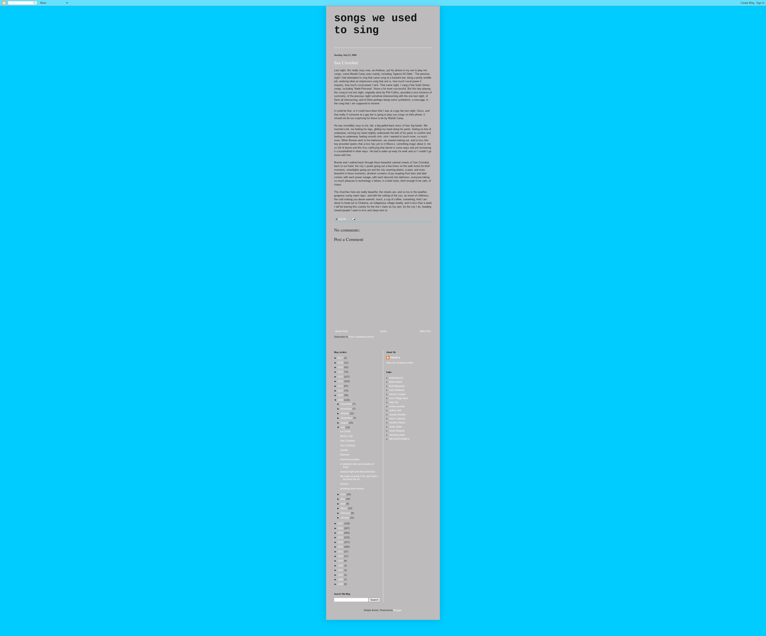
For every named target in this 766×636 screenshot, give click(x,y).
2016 (341, 362)
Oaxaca (344, 483)
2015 (341, 367)
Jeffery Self (395, 410)
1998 (341, 565)
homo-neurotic (397, 406)
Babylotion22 (396, 378)
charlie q (395, 357)
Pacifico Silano (397, 422)
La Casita (345, 431)
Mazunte (344, 454)
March (344, 508)
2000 (341, 556)
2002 (341, 546)
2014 (341, 372)
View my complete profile (399, 362)
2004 (341, 537)
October (345, 413)
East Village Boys (398, 398)
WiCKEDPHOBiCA (399, 439)
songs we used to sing (375, 24)
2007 (341, 523)
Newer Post (341, 331)
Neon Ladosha (397, 418)
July (343, 427)
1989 (341, 579)
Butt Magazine (397, 386)
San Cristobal (346, 62)
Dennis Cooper (397, 394)
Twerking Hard (397, 435)
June (343, 494)
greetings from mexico (352, 488)
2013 (341, 376)
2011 (341, 386)
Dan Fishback (396, 390)
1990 (341, 575)
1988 (341, 584)
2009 (341, 395)
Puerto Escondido (349, 459)
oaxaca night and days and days (357, 471)
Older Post (425, 331)
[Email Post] (353, 219)
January (345, 517)
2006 (341, 528)
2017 (341, 358)
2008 (341, 400)
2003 (341, 542)
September (347, 418)
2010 (341, 390)
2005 (341, 532)
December (346, 404)
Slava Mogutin (397, 430)
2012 (341, 381)
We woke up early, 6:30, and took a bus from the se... (359, 477)
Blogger (397, 610)
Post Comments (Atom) (361, 336)
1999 (341, 560)
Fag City (393, 402)
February (346, 513)
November (346, 408)
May (343, 499)
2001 (341, 551)
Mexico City (346, 436)
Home (383, 331)
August (345, 422)
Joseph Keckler (397, 414)
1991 (341, 570)
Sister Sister (395, 426)
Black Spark (395, 382)
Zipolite (344, 450)
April (343, 503)
